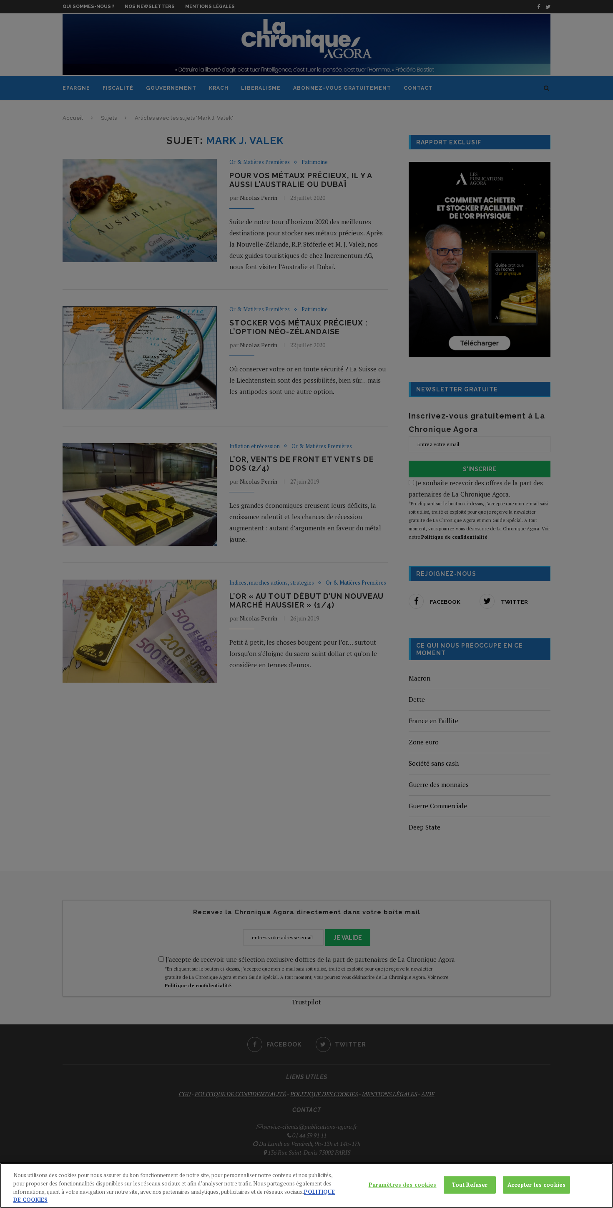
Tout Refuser (470, 1184)
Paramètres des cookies (403, 1184)
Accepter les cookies (536, 1184)
